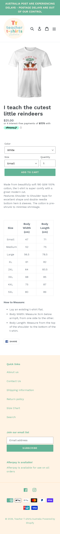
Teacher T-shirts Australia (28, 519)
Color (7, 143)
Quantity (45, 157)
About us (12, 372)
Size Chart (13, 408)
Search (11, 417)
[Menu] (54, 28)
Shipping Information (20, 390)
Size (6, 157)
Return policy (15, 399)
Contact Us (14, 381)
